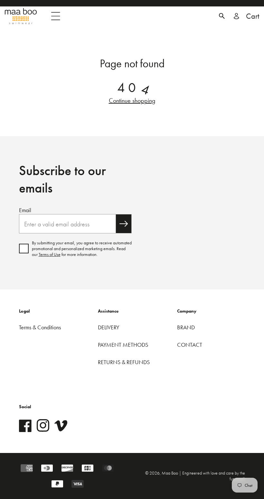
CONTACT (189, 344)
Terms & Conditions (40, 327)
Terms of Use (50, 254)
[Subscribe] (124, 223)
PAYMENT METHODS (123, 344)
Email (25, 210)
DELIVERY (108, 327)
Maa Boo (170, 473)
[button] (221, 16)
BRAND (186, 327)
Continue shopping (132, 100)
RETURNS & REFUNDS (124, 362)
